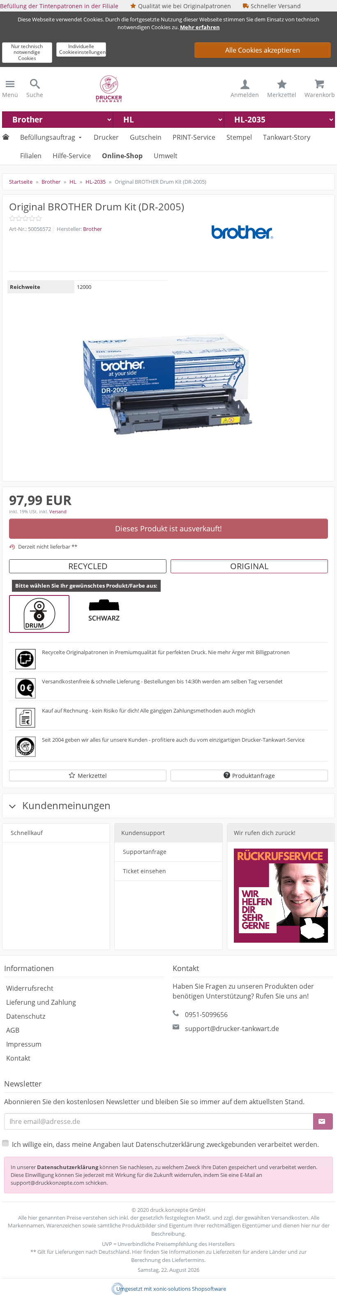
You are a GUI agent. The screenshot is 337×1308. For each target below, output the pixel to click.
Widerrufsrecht (29, 988)
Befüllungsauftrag (47, 137)
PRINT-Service (194, 137)
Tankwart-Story (286, 137)
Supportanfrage (144, 852)
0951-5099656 (206, 1014)
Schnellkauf (27, 833)
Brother (92, 229)
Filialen (31, 155)
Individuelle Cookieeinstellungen (82, 49)
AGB (12, 1030)
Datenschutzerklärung (67, 1167)
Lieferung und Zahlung (41, 1002)
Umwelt (166, 155)
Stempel (239, 137)
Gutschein (146, 137)
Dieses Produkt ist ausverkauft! (168, 528)
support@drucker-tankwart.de (232, 1028)
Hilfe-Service (72, 155)
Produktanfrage (253, 776)
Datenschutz (25, 1016)
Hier (137, 1251)
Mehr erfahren (200, 27)
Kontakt (18, 1058)
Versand (58, 511)
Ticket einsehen (144, 871)
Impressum (24, 1044)
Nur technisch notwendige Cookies (27, 52)
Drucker (106, 137)
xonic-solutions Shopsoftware (189, 1288)
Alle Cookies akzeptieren (262, 50)
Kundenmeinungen (65, 805)
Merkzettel (92, 776)
